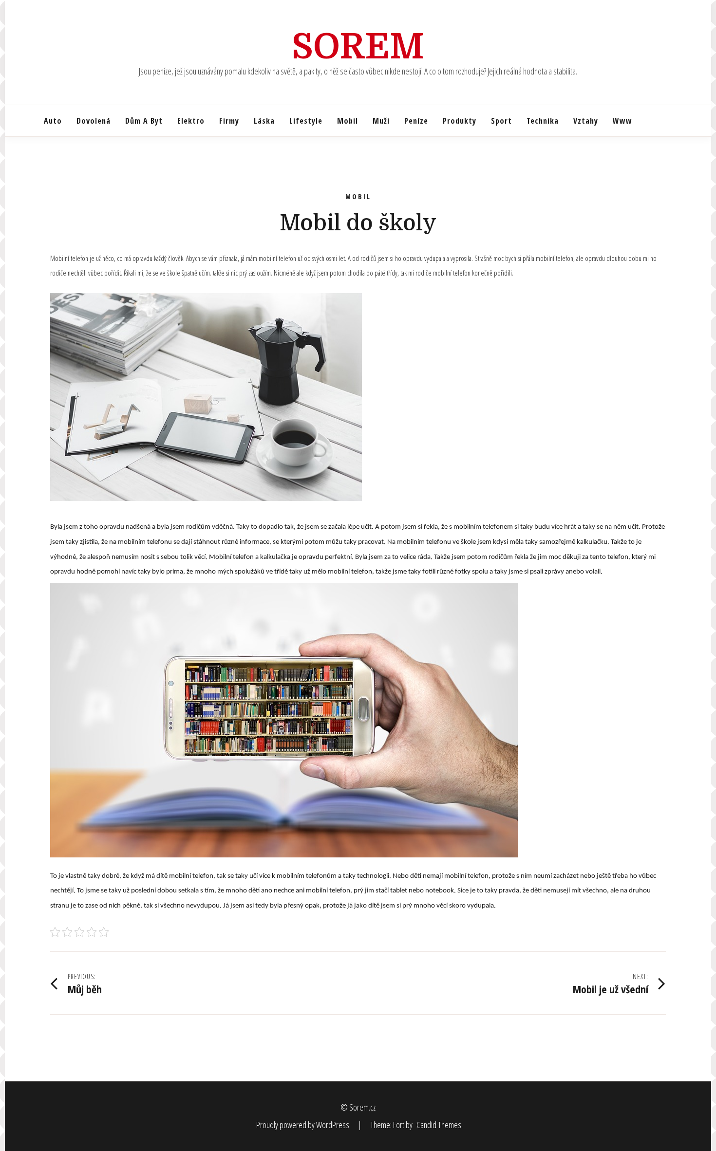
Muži (381, 120)
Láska (264, 120)
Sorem (358, 47)
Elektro (191, 120)
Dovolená (93, 120)
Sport (501, 120)
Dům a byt (144, 120)
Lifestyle (305, 120)
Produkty (459, 120)
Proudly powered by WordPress (303, 1125)
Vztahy (585, 120)
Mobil (347, 120)
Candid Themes (438, 1125)
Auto (53, 120)
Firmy (229, 120)
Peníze (416, 120)
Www (622, 120)
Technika (543, 120)
